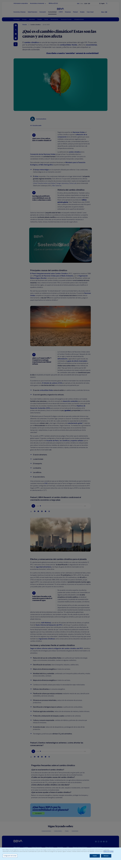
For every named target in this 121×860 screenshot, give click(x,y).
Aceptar (95, 855)
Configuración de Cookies (10, 855)
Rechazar (106, 855)
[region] (60, 853)
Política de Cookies (108, 851)
